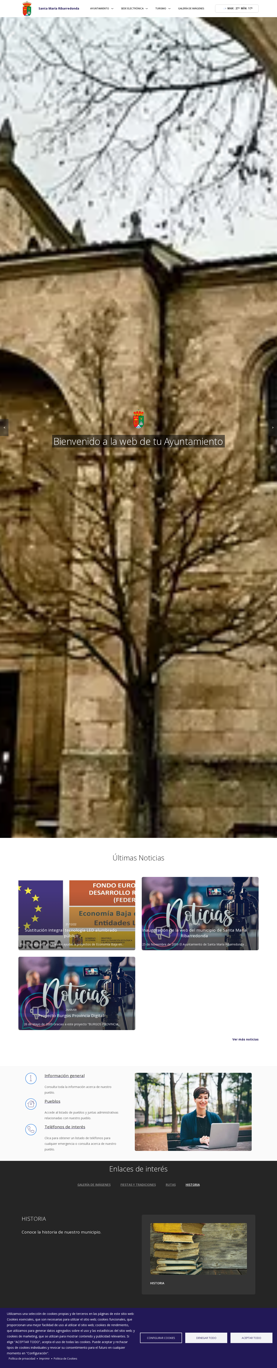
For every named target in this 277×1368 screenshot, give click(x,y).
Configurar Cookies (161, 1338)
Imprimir (44, 1358)
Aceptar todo (251, 1338)
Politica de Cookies (65, 1358)
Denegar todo (206, 1338)
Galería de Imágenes (191, 8)
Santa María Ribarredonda (59, 8)
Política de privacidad (22, 1358)
